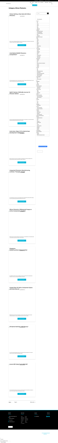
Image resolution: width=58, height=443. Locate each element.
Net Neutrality (39, 105)
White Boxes (38, 88)
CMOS (38, 40)
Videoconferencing (39, 114)
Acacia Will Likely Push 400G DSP (19, 364)
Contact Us (50, 2)
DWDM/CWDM (39, 122)
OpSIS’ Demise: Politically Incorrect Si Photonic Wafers (20, 93)
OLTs (37, 26)
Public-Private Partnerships (40, 73)
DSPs (37, 41)
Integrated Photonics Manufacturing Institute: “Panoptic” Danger (20, 171)
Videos (26, 417)
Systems (37, 116)
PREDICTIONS (46, 2)
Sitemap (26, 422)
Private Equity (39, 72)
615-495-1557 (11, 420)
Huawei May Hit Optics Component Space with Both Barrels (21, 288)
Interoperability (38, 76)
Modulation (37, 81)
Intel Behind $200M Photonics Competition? (18, 54)
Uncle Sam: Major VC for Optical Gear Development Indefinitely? (20, 132)
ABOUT (33, 2)
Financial (37, 67)
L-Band (38, 124)
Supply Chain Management (40, 115)
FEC (37, 123)
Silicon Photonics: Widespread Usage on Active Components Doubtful (21, 210)
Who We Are (22, 417)
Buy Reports (34, 5)
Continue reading (22, 45)
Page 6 (15, 402)
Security (37, 106)
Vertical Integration (38, 131)
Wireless (37, 132)
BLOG (39, 2)
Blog (21, 422)
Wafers (38, 47)
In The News (22, 423)
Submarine (38, 35)
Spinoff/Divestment (39, 74)
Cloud (37, 60)
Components (38, 48)
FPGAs (38, 42)
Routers (38, 129)
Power (37, 98)
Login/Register (37, 416)
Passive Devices (38, 89)
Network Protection (39, 107)
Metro (37, 34)
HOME (30, 2)
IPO (37, 68)
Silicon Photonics (39, 97)
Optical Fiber (38, 92)
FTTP (37, 23)
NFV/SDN (37, 84)
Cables (38, 91)
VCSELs (38, 66)
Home (22, 416)
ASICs (38, 39)
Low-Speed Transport (40, 33)
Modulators (38, 51)
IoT (36, 80)
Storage (38, 65)
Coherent (38, 121)
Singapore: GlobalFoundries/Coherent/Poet (18, 249)
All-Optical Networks (39, 117)
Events (26, 416)
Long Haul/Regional (39, 32)
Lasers (38, 50)
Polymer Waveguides (40, 96)
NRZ (37, 82)
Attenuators (38, 49)
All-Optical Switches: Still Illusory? (19, 327)
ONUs (37, 27)
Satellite (38, 133)
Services (37, 109)
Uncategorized (38, 130)
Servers (38, 64)
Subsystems (38, 56)
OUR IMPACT (41, 2)
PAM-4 (38, 83)
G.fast (37, 24)
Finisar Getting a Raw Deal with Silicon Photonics (20, 14)
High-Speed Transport (40, 31)
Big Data (38, 59)
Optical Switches (39, 125)
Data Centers (38, 58)
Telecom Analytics (39, 75)
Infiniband (38, 113)
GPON (37, 25)
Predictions (26, 418)
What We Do (22, 418)
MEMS (38, 43)
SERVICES (36, 2)
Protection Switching (39, 108)
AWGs (37, 90)
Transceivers (38, 57)
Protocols (37, 99)
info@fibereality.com (12, 421)
